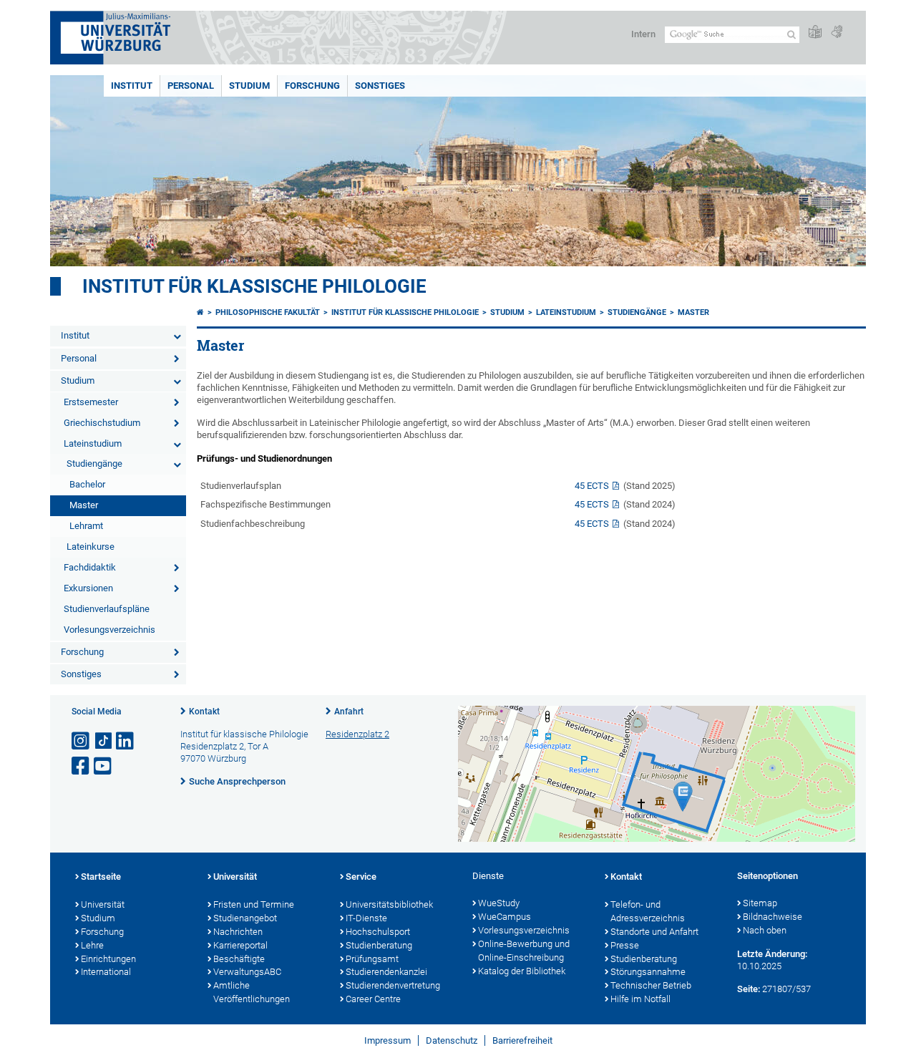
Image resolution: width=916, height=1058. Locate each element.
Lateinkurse (90, 546)
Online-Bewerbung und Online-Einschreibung (524, 950)
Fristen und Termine (253, 904)
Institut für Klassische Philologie (405, 312)
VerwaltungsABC (247, 971)
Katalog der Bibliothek (521, 971)
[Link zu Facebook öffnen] (82, 766)
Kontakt (204, 712)
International (106, 971)
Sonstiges (380, 85)
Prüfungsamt (372, 958)
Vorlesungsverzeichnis (109, 629)
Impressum (387, 1040)
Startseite (101, 876)
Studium (249, 85)
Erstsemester (91, 402)
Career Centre (373, 999)
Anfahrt (349, 712)
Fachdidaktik (90, 567)
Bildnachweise (772, 916)
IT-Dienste (366, 918)
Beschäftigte (239, 958)
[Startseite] (200, 312)
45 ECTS (592, 485)
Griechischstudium (102, 422)
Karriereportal (240, 945)
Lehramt (86, 525)
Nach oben (764, 930)
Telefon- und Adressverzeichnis (647, 911)
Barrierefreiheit (522, 1040)
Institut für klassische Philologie (254, 286)
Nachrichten (238, 931)
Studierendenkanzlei (386, 971)
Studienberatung (379, 945)
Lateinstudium (93, 443)
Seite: (748, 989)
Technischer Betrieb (650, 985)
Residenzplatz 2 (357, 734)
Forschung (312, 85)
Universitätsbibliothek (389, 904)
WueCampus (504, 916)
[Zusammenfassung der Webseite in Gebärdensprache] (836, 32)
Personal (190, 85)
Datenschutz (451, 1040)
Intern (643, 34)
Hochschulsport (378, 931)
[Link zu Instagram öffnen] (82, 741)
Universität (103, 904)
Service (361, 876)
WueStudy (499, 903)
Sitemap (760, 903)
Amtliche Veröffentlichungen (251, 992)
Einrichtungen (108, 958)
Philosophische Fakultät (267, 312)
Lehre (92, 945)
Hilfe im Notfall (640, 999)
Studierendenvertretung (393, 985)
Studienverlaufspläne (107, 608)
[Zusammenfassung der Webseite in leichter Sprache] (815, 32)
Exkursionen (88, 588)
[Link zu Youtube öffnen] (104, 766)
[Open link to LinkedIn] (126, 741)
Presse (624, 945)
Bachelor (87, 484)
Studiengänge (94, 463)
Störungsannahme (648, 971)
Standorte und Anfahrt (654, 931)
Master (83, 505)
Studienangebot (245, 918)
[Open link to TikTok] (104, 741)
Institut (131, 85)
